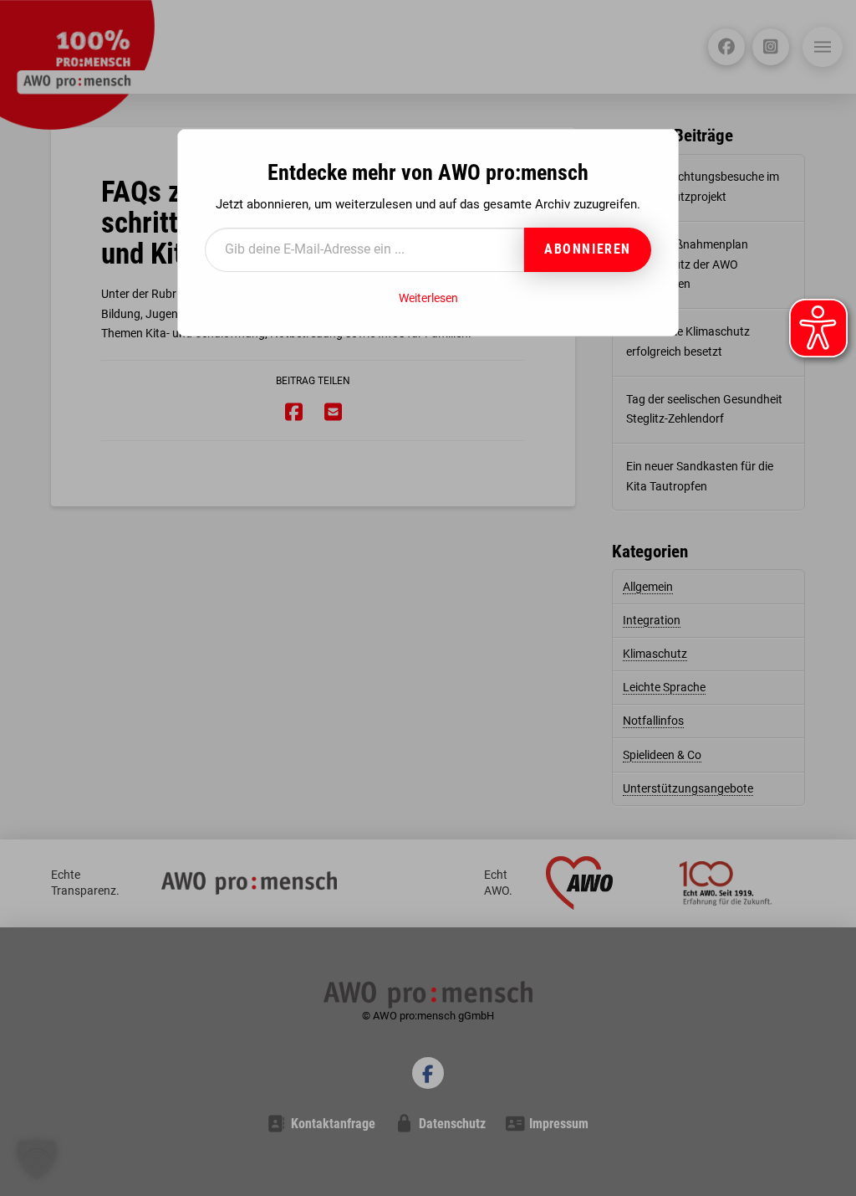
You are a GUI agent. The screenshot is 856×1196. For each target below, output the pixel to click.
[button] (37, 1159)
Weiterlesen (428, 298)
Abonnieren (587, 249)
